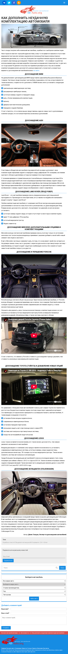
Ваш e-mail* (5, 613)
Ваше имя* (5, 609)
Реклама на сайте (11, 651)
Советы (34, 648)
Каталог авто (10, 648)
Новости (24, 648)
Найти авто (34, 598)
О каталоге (4, 651)
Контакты (46, 648)
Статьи (29, 648)
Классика (40, 648)
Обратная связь (20, 651)
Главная (3, 648)
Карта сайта (27, 651)
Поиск (62, 568)
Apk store (33, 651)
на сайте (36, 70)
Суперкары (18, 648)
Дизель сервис (59, 650)
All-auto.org (34, 9)
